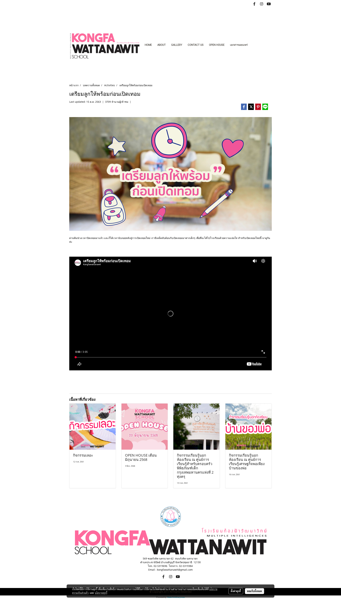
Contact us (196, 44)
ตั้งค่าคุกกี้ (236, 591)
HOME (148, 44)
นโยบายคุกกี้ (101, 592)
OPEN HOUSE (216, 44)
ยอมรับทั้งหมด (254, 591)
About (161, 44)
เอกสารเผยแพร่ (239, 44)
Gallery (176, 44)
